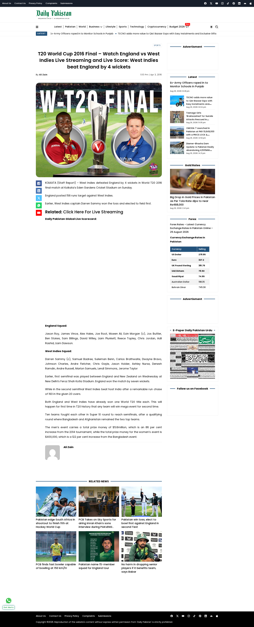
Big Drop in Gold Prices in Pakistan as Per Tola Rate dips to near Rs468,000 (192, 200)
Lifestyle (110, 26)
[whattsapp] (8, 600)
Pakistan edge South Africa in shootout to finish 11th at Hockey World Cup (55, 523)
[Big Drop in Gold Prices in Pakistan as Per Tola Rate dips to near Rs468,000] (192, 181)
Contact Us (20, 3)
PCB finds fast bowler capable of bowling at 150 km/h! (56, 566)
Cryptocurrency (156, 26)
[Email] (39, 213)
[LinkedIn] (39, 191)
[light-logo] (54, 15)
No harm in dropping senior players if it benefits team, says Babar (139, 568)
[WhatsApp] (39, 205)
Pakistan (70, 26)
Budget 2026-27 (179, 26)
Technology (137, 26)
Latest (58, 26)
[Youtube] (216, 3)
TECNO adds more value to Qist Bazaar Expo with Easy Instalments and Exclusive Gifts (135, 33)
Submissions (66, 3)
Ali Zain (43, 74)
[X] (39, 198)
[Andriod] (245, 3)
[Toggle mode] (211, 27)
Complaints (51, 3)
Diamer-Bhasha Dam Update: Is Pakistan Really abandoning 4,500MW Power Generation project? (200, 150)
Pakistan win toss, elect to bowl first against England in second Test (140, 523)
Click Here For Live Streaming (93, 212)
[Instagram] (222, 3)
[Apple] (250, 3)
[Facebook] (205, 3)
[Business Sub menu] (101, 27)
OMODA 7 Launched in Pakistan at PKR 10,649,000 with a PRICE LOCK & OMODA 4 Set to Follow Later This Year (200, 135)
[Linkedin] (239, 3)
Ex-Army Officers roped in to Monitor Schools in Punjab (189, 84)
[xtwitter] (211, 3)
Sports (123, 26)
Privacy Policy (35, 3)
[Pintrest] (234, 3)
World (82, 26)
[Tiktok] (228, 3)
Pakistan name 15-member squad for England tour (97, 566)
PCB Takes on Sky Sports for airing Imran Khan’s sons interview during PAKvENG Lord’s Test (97, 525)
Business (94, 26)
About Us (6, 3)
